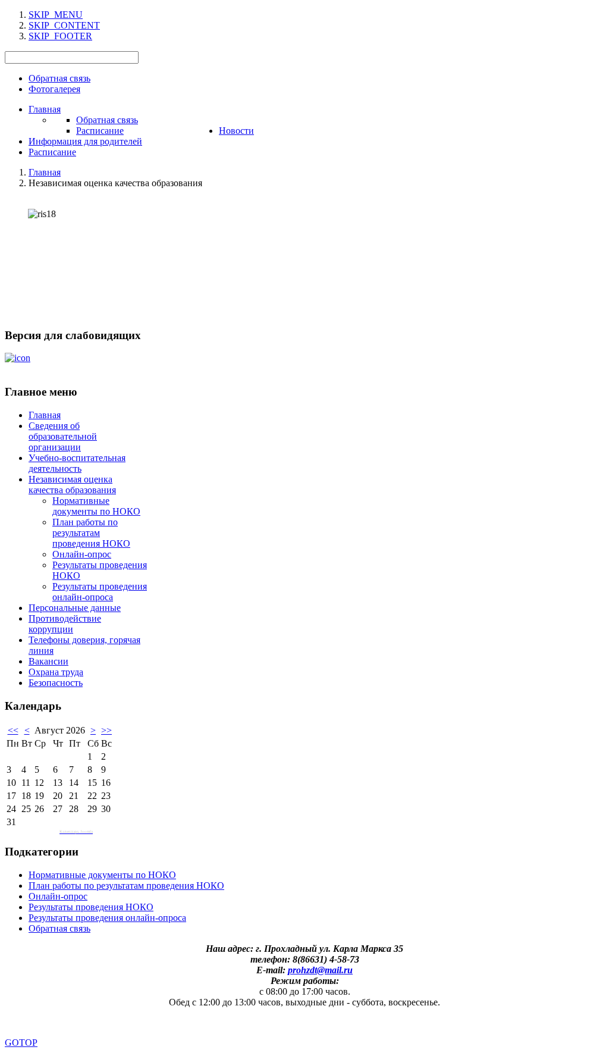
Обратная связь (59, 78)
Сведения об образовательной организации (63, 436)
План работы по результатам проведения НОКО (91, 533)
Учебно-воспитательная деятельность (77, 463)
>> (106, 730)
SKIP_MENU (56, 15)
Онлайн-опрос (81, 554)
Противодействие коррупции (65, 623)
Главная (45, 415)
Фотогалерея (54, 89)
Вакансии (48, 661)
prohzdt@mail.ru (320, 970)
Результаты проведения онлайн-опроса (99, 591)
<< (13, 730)
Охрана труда (56, 672)
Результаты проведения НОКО (91, 907)
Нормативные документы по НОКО (96, 506)
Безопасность (56, 683)
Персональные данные (75, 608)
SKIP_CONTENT (64, 25)
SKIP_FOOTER (60, 36)
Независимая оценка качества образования (72, 484)
